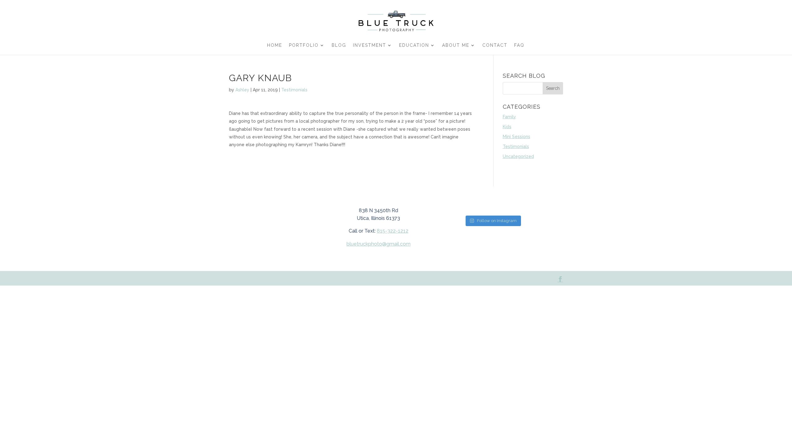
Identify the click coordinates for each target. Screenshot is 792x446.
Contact (494, 45)
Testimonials (294, 89)
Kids (507, 126)
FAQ (519, 45)
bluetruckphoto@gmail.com (378, 244)
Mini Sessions (516, 136)
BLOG (339, 45)
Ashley (242, 89)
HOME (274, 45)
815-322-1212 (392, 231)
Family (509, 116)
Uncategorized (518, 156)
